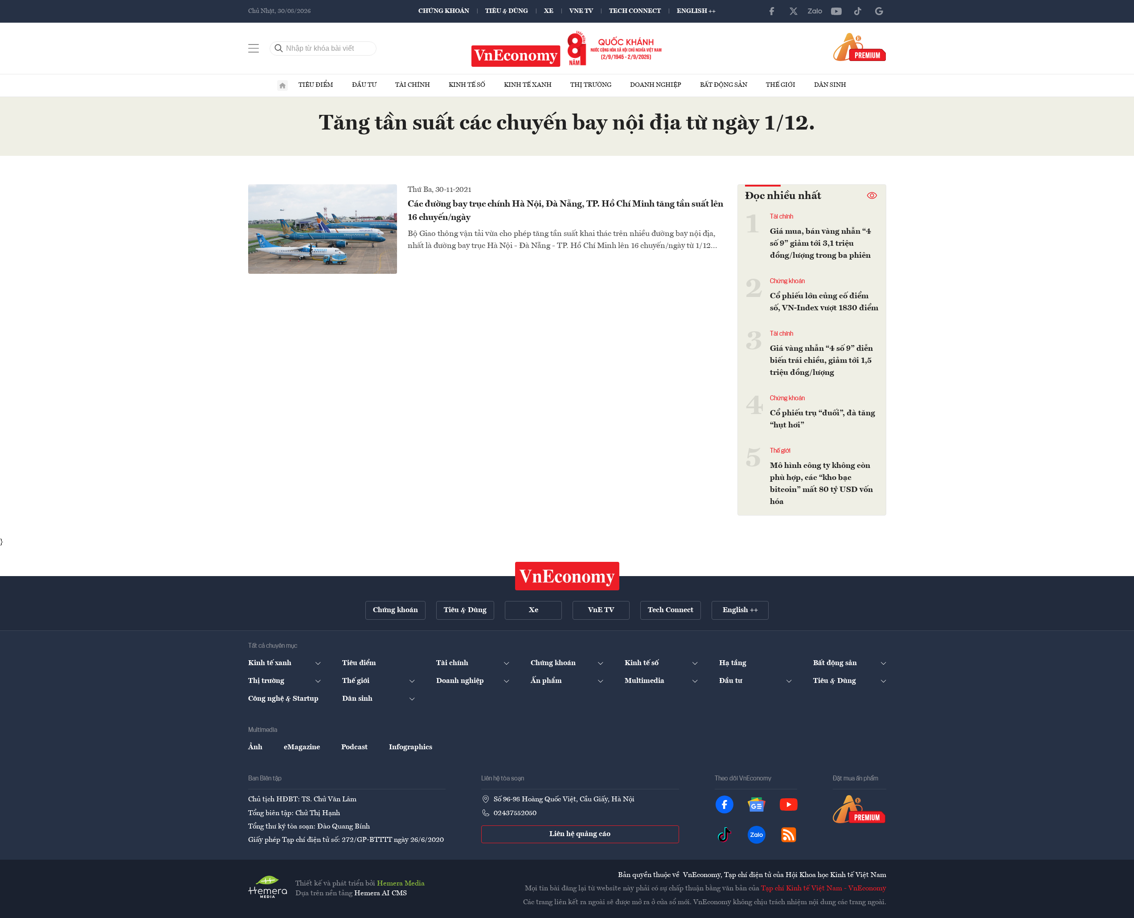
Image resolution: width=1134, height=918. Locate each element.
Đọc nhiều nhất (783, 196)
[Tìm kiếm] (279, 48)
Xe (548, 11)
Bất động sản (723, 85)
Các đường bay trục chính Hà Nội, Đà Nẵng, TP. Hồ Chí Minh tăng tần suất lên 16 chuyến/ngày (565, 211)
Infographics (410, 747)
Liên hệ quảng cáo (579, 834)
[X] (793, 11)
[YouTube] (836, 11)
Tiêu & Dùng (506, 11)
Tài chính (412, 85)
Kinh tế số (467, 85)
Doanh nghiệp (655, 85)
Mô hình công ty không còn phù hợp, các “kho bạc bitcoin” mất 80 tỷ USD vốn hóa (821, 484)
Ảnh (255, 747)
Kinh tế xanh (528, 85)
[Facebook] (772, 11)
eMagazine (302, 747)
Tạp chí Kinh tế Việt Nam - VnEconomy (823, 888)
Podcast (354, 747)
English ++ (696, 11)
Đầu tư (364, 85)
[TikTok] (858, 11)
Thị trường (590, 85)
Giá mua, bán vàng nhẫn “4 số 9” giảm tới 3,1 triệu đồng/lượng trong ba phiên (820, 243)
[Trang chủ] (282, 85)
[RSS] (788, 835)
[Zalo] (815, 11)
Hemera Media (401, 883)
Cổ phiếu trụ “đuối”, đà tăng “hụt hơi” (822, 419)
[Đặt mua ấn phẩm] (859, 46)
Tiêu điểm (316, 85)
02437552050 (515, 813)
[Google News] (879, 11)
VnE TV (581, 11)
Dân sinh (830, 85)
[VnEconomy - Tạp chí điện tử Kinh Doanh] (567, 576)
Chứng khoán (443, 11)
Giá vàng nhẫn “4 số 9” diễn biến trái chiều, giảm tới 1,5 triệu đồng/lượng (821, 361)
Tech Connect (635, 11)
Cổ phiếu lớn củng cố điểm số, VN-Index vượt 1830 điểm (824, 302)
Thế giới (780, 85)
